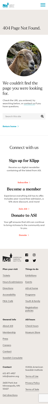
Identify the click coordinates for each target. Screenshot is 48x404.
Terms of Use (31, 376)
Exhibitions (30, 275)
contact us (29, 103)
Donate (23, 235)
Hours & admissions (13, 282)
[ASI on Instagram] (34, 255)
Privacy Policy (32, 382)
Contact (7, 351)
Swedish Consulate (13, 357)
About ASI (8, 325)
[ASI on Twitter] (34, 260)
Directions (8, 288)
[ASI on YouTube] (27, 260)
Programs (30, 294)
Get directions (10, 395)
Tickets (6, 275)
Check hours (31, 325)
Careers (7, 345)
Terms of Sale (32, 389)
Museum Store (32, 332)
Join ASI (23, 208)
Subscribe (23, 182)
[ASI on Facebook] (26, 255)
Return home (9, 126)
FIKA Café (8, 301)
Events (28, 282)
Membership (9, 332)
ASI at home (31, 288)
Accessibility (9, 294)
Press (5, 338)
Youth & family (32, 301)
